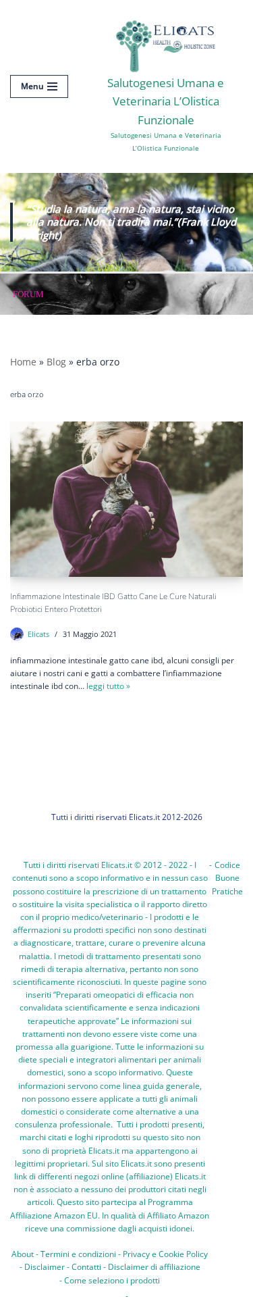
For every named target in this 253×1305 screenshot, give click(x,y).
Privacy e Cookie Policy (165, 1254)
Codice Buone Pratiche (227, 877)
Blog (56, 361)
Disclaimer (44, 1267)
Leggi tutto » (108, 686)
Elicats (38, 634)
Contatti (86, 1267)
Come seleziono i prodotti (112, 1280)
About (22, 1254)
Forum (28, 294)
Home (23, 361)
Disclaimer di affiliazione (154, 1267)
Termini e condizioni (78, 1254)
